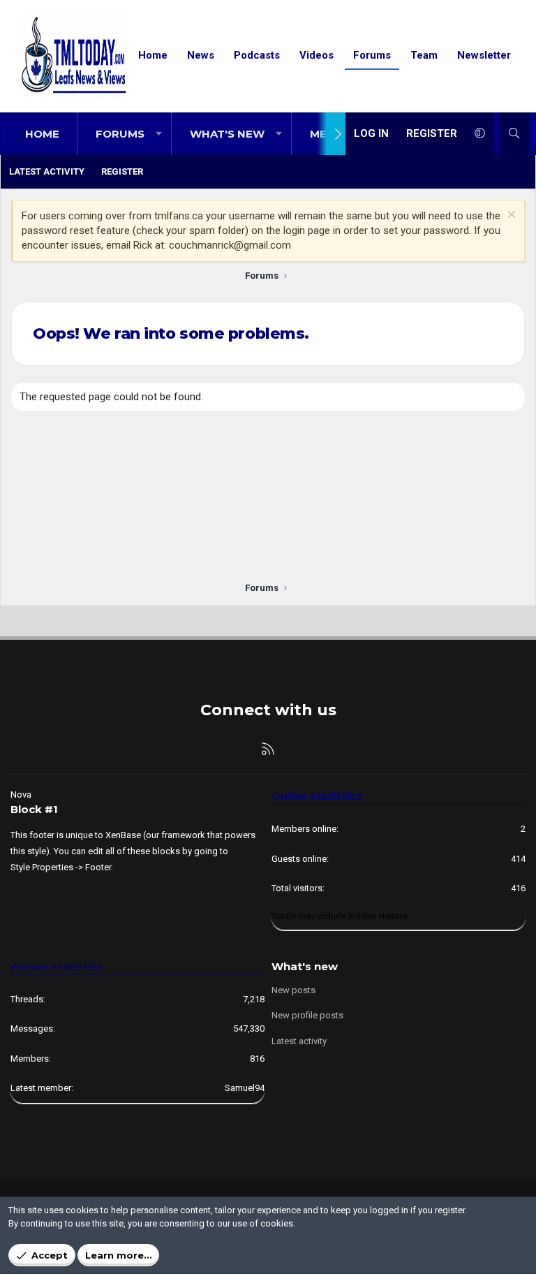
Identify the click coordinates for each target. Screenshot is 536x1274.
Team (424, 55)
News (200, 55)
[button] (159, 133)
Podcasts (257, 55)
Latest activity (46, 171)
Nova (20, 794)
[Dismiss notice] (510, 216)
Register (122, 171)
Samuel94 (245, 1088)
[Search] (514, 133)
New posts (293, 990)
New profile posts (307, 1015)
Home (153, 55)
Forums (372, 55)
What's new (227, 133)
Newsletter (484, 55)
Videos (316, 55)
